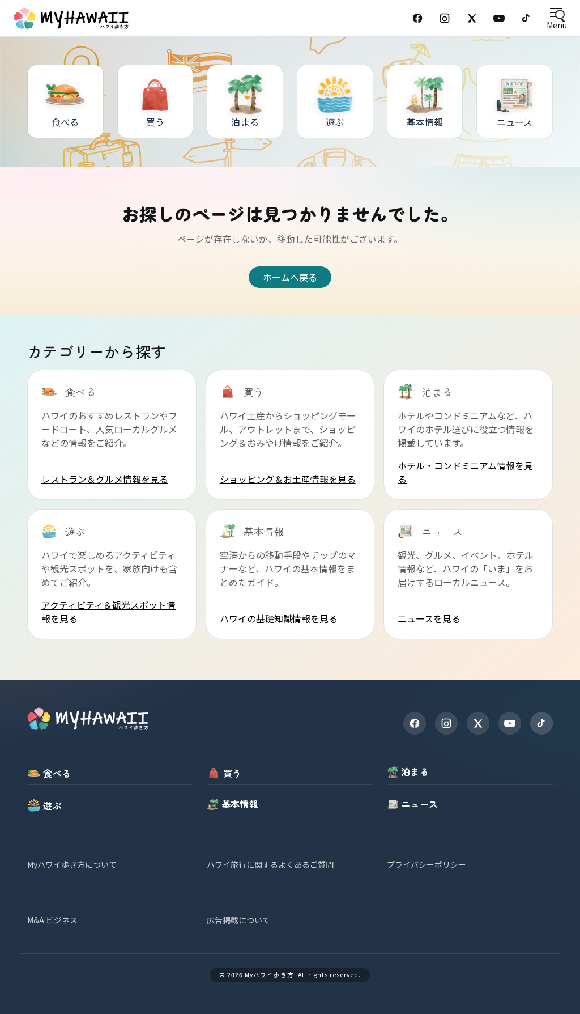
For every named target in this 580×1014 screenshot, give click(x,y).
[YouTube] (499, 18)
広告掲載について (238, 920)
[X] (478, 723)
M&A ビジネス (52, 920)
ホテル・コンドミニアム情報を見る (465, 472)
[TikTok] (526, 18)
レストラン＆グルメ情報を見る (104, 479)
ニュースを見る (429, 618)
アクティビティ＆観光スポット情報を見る (108, 611)
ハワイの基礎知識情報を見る (279, 618)
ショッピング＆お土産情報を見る (288, 479)
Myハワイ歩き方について (72, 864)
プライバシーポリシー (426, 864)
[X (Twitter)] (471, 18)
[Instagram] (444, 18)
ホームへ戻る (290, 277)
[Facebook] (417, 18)
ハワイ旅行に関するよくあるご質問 (270, 864)
